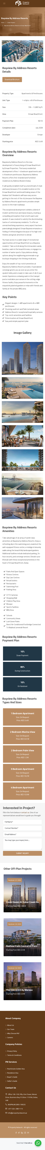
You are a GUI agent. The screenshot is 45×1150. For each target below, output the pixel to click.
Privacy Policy (12, 1051)
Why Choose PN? (13, 1033)
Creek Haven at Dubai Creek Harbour (25, 902)
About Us (10, 1025)
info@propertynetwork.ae (17, 1112)
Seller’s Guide (12, 1081)
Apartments (26, 93)
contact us (25, 812)
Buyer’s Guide (12, 1077)
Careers (10, 1037)
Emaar (40, 134)
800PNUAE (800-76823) (16, 1104)
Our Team (10, 1029)
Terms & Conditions (14, 1055)
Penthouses (38, 93)
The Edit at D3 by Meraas (19, 990)
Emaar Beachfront (35, 114)
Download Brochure (12, 79)
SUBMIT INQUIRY (22, 853)
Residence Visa (12, 1072)
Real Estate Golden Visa (16, 1068)
